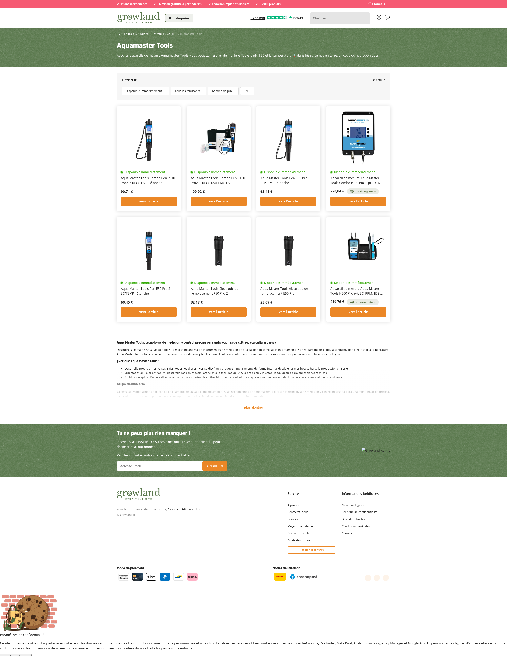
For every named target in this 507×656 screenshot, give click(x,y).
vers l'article (148, 201)
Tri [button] (246, 91)
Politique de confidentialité (172, 648)
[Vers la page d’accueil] (138, 18)
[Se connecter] (379, 18)
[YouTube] (377, 578)
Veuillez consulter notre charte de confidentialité (153, 455)
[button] (253, 91)
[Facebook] (368, 578)
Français (378, 4)
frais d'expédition (179, 509)
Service (293, 494)
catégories (182, 18)
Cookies (347, 533)
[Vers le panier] (387, 18)
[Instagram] (386, 578)
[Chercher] (365, 18)
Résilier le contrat (312, 550)
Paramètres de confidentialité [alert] (22, 635)
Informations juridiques (360, 494)
